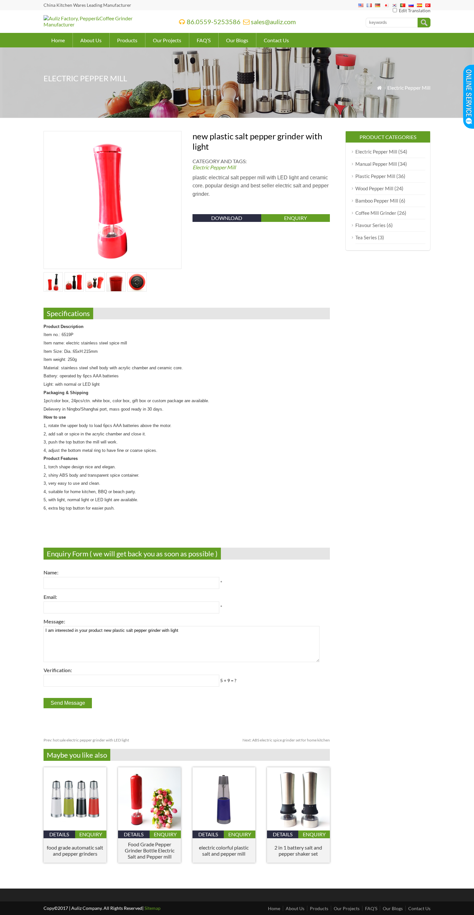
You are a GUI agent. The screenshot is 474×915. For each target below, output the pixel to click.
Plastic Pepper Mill (375, 176)
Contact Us (276, 40)
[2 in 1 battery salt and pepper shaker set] (298, 828)
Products (127, 40)
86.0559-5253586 (214, 21)
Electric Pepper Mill (408, 88)
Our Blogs (237, 40)
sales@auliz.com (273, 21)
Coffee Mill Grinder (375, 213)
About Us (91, 40)
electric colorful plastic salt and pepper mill (224, 850)
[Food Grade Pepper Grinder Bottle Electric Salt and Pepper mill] (149, 828)
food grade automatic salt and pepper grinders (75, 850)
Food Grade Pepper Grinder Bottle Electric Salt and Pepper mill (149, 850)
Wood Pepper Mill (374, 188)
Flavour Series (370, 225)
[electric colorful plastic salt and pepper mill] (224, 828)
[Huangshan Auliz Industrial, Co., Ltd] (103, 24)
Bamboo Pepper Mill (376, 201)
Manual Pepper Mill (376, 164)
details (59, 834)
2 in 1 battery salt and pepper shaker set (298, 850)
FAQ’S (204, 40)
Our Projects (167, 40)
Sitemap (152, 908)
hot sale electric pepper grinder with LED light (86, 740)
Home (58, 40)
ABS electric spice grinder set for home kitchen (286, 740)
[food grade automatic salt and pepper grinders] (75, 828)
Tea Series (366, 237)
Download (226, 218)
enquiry (295, 218)
